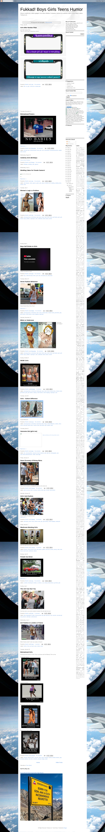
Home (38, 762)
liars (81, 439)
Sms (82, 572)
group (78, 388)
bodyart (80, 215)
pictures (39, 759)
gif (81, 369)
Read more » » (23, 146)
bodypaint (77, 217)
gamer (82, 364)
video (77, 644)
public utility (78, 535)
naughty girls (78, 490)
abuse (82, 148)
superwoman (78, 597)
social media (82, 576)
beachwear (39, 423)
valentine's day (80, 642)
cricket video (78, 279)
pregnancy (78, 528)
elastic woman (82, 311)
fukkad (78, 343)
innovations (80, 413)
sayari (77, 552)
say (82, 551)
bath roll (80, 189)
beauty (77, 197)
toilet (59, 549)
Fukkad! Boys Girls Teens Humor (51, 9)
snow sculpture (79, 575)
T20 (76, 600)
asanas (81, 177)
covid (82, 271)
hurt (51, 615)
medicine (79, 457)
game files (78, 364)
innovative (77, 414)
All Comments (70, 143)
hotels (83, 401)
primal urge (82, 529)
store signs (78, 586)
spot (57, 453)
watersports (78, 652)
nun (82, 500)
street (41, 646)
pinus (77, 517)
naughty (77, 486)
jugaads (77, 432)
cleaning (83, 261)
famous (77, 322)
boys (29, 150)
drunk (82, 304)
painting (81, 504)
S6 (81, 549)
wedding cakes (58, 183)
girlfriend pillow (79, 376)
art (81, 176)
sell (82, 556)
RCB (77, 539)
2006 (68, 147)
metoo (81, 462)
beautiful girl (80, 196)
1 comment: (37, 644)
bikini (43, 217)
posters (51, 549)
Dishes (78, 292)
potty (77, 527)
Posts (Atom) (29, 765)
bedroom (42, 453)
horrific (82, 398)
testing (82, 610)
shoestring (81, 565)
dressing (25, 425)
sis (80, 569)
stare (83, 582)
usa (78, 638)
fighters (82, 333)
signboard (78, 568)
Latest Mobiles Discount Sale (72, 25)
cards (82, 245)
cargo (77, 246)
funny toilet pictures (80, 359)
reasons (80, 539)
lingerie (77, 440)
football (77, 336)
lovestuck (77, 448)
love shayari (80, 447)
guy (80, 390)
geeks (37, 183)
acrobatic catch (80, 150)
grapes (79, 387)
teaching (77, 604)
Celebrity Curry (70, 86)
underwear (40, 218)
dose (81, 295)
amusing (25, 150)
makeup (35, 392)
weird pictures (34, 616)
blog (82, 208)
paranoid (81, 505)
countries (81, 270)
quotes (79, 536)
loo (77, 446)
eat (77, 309)
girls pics (49, 453)
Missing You (78, 466)
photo (77, 514)
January (70, 183)
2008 (68, 151)
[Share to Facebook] (49, 84)
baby (77, 185)
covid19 (77, 272)
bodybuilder (28, 615)
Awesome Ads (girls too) (28, 431)
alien (78, 159)
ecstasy (81, 310)
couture (77, 271)
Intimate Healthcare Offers (71, 24)
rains (82, 537)
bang (78, 186)
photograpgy (82, 514)
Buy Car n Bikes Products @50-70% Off (74, 23)
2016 (68, 165)
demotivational (33, 150)
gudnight (77, 389)
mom (82, 472)
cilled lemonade (29, 275)
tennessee (78, 610)
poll (78, 525)
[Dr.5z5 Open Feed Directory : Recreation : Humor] (74, 110)
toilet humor (79, 621)
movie (82, 481)
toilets (77, 626)
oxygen (77, 504)
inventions (80, 424)
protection (81, 533)
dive (82, 294)
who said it (78, 663)
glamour (36, 164)
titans (82, 613)
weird (21, 151)
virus (83, 645)
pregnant (77, 529)
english (77, 316)
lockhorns (77, 444)
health (78, 393)
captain (81, 235)
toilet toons (82, 624)
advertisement (81, 155)
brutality (78, 229)
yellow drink (50, 275)
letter (77, 439)
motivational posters (54, 150)
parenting (77, 506)
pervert (83, 512)
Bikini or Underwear (27, 320)
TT (76, 632)
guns (77, 390)
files (76, 334)
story (82, 586)
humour (77, 404)
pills (82, 516)
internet (80, 421)
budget (83, 229)
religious (83, 540)
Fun (82, 343)
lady (82, 436)
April (69, 185)
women (24, 151)
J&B (83, 426)
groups (82, 388)
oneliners (81, 501)
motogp (80, 479)
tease (82, 604)
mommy (77, 473)
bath (37, 217)
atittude (29, 757)
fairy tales (82, 320)
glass (82, 382)
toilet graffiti (82, 620)
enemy (82, 315)
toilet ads (81, 614)
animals (77, 170)
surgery (77, 598)
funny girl (81, 348)
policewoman (78, 523)
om (76, 501)
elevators (82, 313)
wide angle (38, 454)
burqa (45, 423)
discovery (82, 291)
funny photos (78, 351)
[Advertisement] (41, 99)
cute (83, 282)
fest (83, 332)
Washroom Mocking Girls (29, 527)
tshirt (79, 631)
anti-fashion (33, 217)
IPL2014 (77, 426)
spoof (82, 579)
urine (77, 637)
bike (24, 86)
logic (25, 218)
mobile (83, 466)
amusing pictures (27, 217)
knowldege (80, 434)
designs (82, 290)
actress (77, 151)
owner (82, 503)
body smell (82, 214)
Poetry (77, 522)
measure (78, 456)
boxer (82, 219)
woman (47, 218)
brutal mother (78, 227)
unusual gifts (80, 635)
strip (79, 590)
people (60, 150)
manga (81, 450)
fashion (25, 646)
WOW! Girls (24, 360)
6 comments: (39, 519)
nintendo (47, 183)
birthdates (26, 164)
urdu (77, 636)
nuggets (81, 499)
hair (81, 391)
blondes (35, 582)
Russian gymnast (79, 548)
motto (78, 481)
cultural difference (50, 423)
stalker (34, 454)
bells (78, 199)
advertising (78, 157)
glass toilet (78, 383)
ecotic (77, 310)
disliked (82, 292)
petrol (78, 513)
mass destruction (79, 452)
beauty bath (82, 197)
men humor (79, 458)
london (38, 646)
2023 (68, 176)
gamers (34, 183)
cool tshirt (78, 269)
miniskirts (35, 759)
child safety (79, 256)
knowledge (78, 435)
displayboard (78, 293)
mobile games (80, 467)
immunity (78, 406)
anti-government (78, 174)
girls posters (39, 549)
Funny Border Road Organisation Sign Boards (32, 772)
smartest (83, 571)
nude (78, 499)
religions (78, 540)
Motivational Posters (27, 114)
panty (77, 505)
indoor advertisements (80, 412)
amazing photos (29, 453)
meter (77, 462)
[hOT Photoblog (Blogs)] (72, 114)
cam (82, 234)
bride (77, 224)
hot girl (47, 490)
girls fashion (22, 314)
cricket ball (81, 278)
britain (81, 224)
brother (77, 226)
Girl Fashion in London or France (31, 623)
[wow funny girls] (79, 113)
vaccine (83, 641)
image (82, 405)
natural (81, 484)
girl (42, 615)
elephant (78, 312)
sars (78, 551)
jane (78, 427)
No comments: (38, 84)
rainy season (78, 538)
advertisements (80, 156)
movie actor (78, 482)
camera (77, 235)
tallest (83, 600)
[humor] (79, 108)
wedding (53, 183)
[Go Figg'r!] (73, 109)
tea (82, 603)
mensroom (47, 549)
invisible (77, 425)
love (83, 446)
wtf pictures (80, 674)
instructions (78, 418)
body (25, 615)
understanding (78, 633)
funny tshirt (78, 360)
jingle (80, 428)
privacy (55, 549)
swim (36, 218)
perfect (77, 511)
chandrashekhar (78, 250)
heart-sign (77, 394)
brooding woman (80, 225)
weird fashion (79, 657)
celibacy (81, 248)
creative (81, 277)
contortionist (78, 267)
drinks (34, 275)
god (82, 383)
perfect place (82, 511)
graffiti (43, 549)
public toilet (81, 534)
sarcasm (83, 550)
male (82, 449)
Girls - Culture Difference (29, 398)
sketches (78, 571)
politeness (79, 524)
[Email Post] (43, 84)
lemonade (43, 275)
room (82, 546)
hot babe (22, 759)
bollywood (82, 217)
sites (83, 570)
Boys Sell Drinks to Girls (28, 246)
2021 (68, 173)
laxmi (77, 438)
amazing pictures (80, 161)
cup (82, 281)
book (82, 218)
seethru (77, 556)
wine (82, 665)
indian (77, 410)
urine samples (82, 637)
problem (28, 218)
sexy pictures (23, 616)
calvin (78, 234)
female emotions (55, 757)
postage (77, 526)
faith (82, 321)
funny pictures (31, 549)
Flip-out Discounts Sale (70, 29)
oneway (77, 502)
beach (40, 217)
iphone (43, 183)
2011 (68, 156)
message (82, 460)
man (77, 450)
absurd (77, 148)
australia (81, 183)
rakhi (82, 538)
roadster (78, 544)
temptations (78, 609)
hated (83, 392)
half (83, 391)
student (83, 590)
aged (83, 158)
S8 (83, 549)
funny (38, 150)
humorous (80, 403)
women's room (79, 671)
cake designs (26, 183)
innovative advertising (79, 416)
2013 (68, 160)
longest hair (82, 445)
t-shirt (81, 599)
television (80, 608)
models (77, 470)
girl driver (56, 582)
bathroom (78, 190)
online (82, 502)
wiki (83, 664)
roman (83, 544)
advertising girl (78, 158)
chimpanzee (78, 257)
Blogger (65, 827)
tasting (83, 602)
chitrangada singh (81, 258)
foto (82, 336)
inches (77, 409)
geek (80, 367)
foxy (76, 337)
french (80, 339)
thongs (43, 759)
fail (79, 320)
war (83, 647)
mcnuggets (78, 455)
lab (82, 435)
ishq (81, 426)
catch (78, 248)
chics (78, 255)
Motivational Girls (26, 652)
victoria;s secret (79, 643)
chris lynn (80, 259)
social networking (80, 577)
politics (83, 524)
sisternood (79, 570)
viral (81, 644)
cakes (31, 183)
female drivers (51, 582)
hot (76, 399)
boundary (77, 219)
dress (31, 490)
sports (77, 580)
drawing (77, 300)
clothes (82, 262)
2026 (68, 181)
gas (76, 367)
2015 (68, 163)
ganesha (81, 366)
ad (80, 151)
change (77, 251)
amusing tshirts (79, 167)
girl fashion (55, 217)
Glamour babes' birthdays (25, 160)
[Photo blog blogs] (71, 113)
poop (82, 525)
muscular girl (59, 615)
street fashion (29, 314)
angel (82, 169)
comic (83, 263)
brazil (77, 223)
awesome (35, 453)
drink (82, 302)
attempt (83, 182)
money (82, 473)
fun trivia (82, 344)
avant (77, 184)
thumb (77, 613)
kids (39, 275)
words (46, 759)
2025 (68, 180)
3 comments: (39, 547)
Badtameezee (82, 185)
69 (76, 147)
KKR (80, 433)
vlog (78, 646)
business (25, 549)
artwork (77, 177)
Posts (68, 141)
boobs (78, 218)
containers (78, 266)
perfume (78, 512)
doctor (77, 295)
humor (83, 402)
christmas (77, 260)
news (82, 494)
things (77, 612)
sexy (83, 558)
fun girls (33, 615)
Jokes (77, 430)
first (79, 334)
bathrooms (78, 193)
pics (83, 515)
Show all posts (48, 22)
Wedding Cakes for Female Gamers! (32, 170)
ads (24, 453)
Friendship (82, 342)
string (77, 590)
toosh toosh (25, 550)
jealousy (26, 759)
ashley (77, 178)
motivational (46, 150)
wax (82, 652)
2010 (68, 154)
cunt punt (36, 757)
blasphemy (78, 208)
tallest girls (79, 601)
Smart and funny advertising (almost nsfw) (51, 435)
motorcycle (32, 86)
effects (77, 311)
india (81, 409)
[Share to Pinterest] (51, 84)
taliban (80, 600)
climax (78, 262)
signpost (83, 568)
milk (83, 462)
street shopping (35, 314)
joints (83, 428)
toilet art (78, 615)
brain (77, 222)
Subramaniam (78, 593)
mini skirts (30, 759)
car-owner (77, 244)
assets (81, 179)
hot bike (77, 400)
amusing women (79, 168)
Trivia (83, 630)
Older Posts (59, 762)
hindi (81, 395)
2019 (68, 169)
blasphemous (78, 207)
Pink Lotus (69, 84)
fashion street (51, 312)
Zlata (78, 678)
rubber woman (79, 547)
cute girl (79, 283)
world (51, 425)
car (26, 86)
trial (80, 630)
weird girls (28, 616)
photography (53, 453)
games (82, 365)
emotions (46, 757)
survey (82, 598)
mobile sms (78, 468)
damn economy (27, 490)
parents (82, 506)
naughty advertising (80, 489)
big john (80, 200)
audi (78, 183)
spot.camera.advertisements (26, 454)
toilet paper (82, 622)
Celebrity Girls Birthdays (28, 158)
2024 (68, 178)
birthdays (30, 164)
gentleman (80, 368)
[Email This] (45, 84)
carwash (83, 247)
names (77, 484)
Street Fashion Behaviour (29, 281)
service (77, 557)
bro (83, 224)
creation (77, 277)
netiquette (77, 494)
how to (78, 402)
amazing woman (80, 162)
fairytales (78, 321)
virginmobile (78, 645)
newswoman (78, 495)
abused (77, 149)
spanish (77, 579)
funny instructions (79, 349)
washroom (31, 550)
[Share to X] (48, 84)
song (77, 578)
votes (77, 647)
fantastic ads (79, 323)
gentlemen (78, 369)
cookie (83, 267)
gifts (78, 371)
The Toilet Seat (79, 611)
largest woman (79, 437)
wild (78, 665)
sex (80, 558)
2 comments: (39, 389)
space (81, 578)
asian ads (81, 178)
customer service (79, 282)
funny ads (78, 347)
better (82, 199)
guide (82, 389)
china (83, 257)
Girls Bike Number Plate (28, 27)
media (83, 456)
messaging (80, 461)
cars (43, 582)
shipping (81, 564)
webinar (77, 653)
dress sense (49, 217)
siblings (77, 567)
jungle (82, 432)
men (43, 150)
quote (83, 535)
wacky (81, 647)
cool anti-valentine (80, 268)
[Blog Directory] (80, 111)
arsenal (77, 176)
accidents (26, 582)
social (77, 576)
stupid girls (32, 218)
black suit (78, 206)
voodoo (82, 646)
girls (28, 86)
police (82, 522)
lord (80, 446)
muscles (54, 615)
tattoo (79, 603)
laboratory (77, 436)
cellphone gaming (79, 249)
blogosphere (78, 209)
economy (35, 490)
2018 (68, 167)
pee (46, 275)
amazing (25, 757)
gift (83, 369)
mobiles (81, 469)
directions (77, 291)
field (78, 333)
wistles (77, 666)
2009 (68, 153)
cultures (56, 423)
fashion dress (45, 312)
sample (78, 550)
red (83, 539)
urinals (81, 636)
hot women (78, 401)
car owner (79, 237)
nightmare (78, 496)
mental (79, 460)
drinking (77, 303)
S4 (79, 549)
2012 (68, 158)
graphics (83, 387)
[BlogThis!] (47, 84)
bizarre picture (80, 205)
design (78, 290)
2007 (68, 149)
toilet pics (79, 623)
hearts (82, 394)
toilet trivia (80, 625)
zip (83, 677)
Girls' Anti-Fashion (26, 496)
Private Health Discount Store (72, 26)
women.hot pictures (79, 670)
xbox (25, 184)
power (81, 527)
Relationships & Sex (71, 87)
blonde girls (39, 391)
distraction (77, 294)
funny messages (79, 350)
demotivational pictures (80, 289)
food (82, 335)
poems (81, 521)
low (82, 448)
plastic (80, 517)
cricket (77, 278)
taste (78, 602)
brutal (82, 226)
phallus (82, 513)
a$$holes (81, 147)
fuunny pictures (38, 615)
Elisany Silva (80, 314)
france (28, 646)
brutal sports (82, 228)
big (76, 200)
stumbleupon (80, 591)
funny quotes (82, 355)
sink (77, 569)
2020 (68, 171)
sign (81, 567)
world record (78, 673)
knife (83, 433)
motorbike (77, 480)
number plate (37, 86)
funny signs (78, 357)
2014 (68, 162)
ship (78, 564)
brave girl (81, 222)
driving (46, 582)
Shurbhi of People (70, 83)
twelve (81, 632)
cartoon (77, 247)
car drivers (39, 582)
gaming (77, 366)
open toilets (78, 503)
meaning (82, 455)
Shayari (78, 560)
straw (77, 587)
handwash (79, 392)
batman (83, 193)
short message (79, 566)
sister (83, 569)
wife (80, 664)
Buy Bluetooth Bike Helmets (71, 27)
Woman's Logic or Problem (29, 190)
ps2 (50, 183)
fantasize (81, 322)
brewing (81, 223)
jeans (35, 646)
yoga (77, 677)
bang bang (82, 186)
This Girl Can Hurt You (28, 589)
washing (80, 648)
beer (83, 198)
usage (81, 638)
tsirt (82, 631)
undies (83, 634)
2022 (68, 174)
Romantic (77, 546)
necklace (81, 493)
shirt (76, 565)
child (82, 255)
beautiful (82, 195)
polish (83, 523)
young (81, 677)
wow (56, 392)
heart (82, 393)
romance (80, 545)
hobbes (78, 398)
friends (77, 342)
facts (77, 320)
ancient (77, 169)
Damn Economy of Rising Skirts (31, 460)
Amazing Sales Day (70, 28)
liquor (82, 440)
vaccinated (78, 641)
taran (83, 601)
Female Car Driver (26, 557)
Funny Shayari (80, 356)
